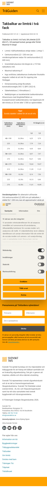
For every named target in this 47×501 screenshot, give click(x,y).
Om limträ (6, 455)
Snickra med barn (9, 459)
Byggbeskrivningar (9, 443)
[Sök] (38, 11)
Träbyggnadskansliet (10, 447)
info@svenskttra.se (9, 415)
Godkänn (23, 282)
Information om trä (9, 439)
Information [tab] (23, 211)
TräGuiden (6, 451)
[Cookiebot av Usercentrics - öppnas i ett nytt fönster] (34, 204)
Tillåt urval (23, 288)
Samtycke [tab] (8, 211)
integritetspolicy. (14, 342)
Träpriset (5, 467)
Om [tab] (38, 211)
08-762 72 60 (12, 413)
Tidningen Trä (7, 463)
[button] (43, 11)
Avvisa (23, 295)
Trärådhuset (7, 471)
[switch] (41, 257)
